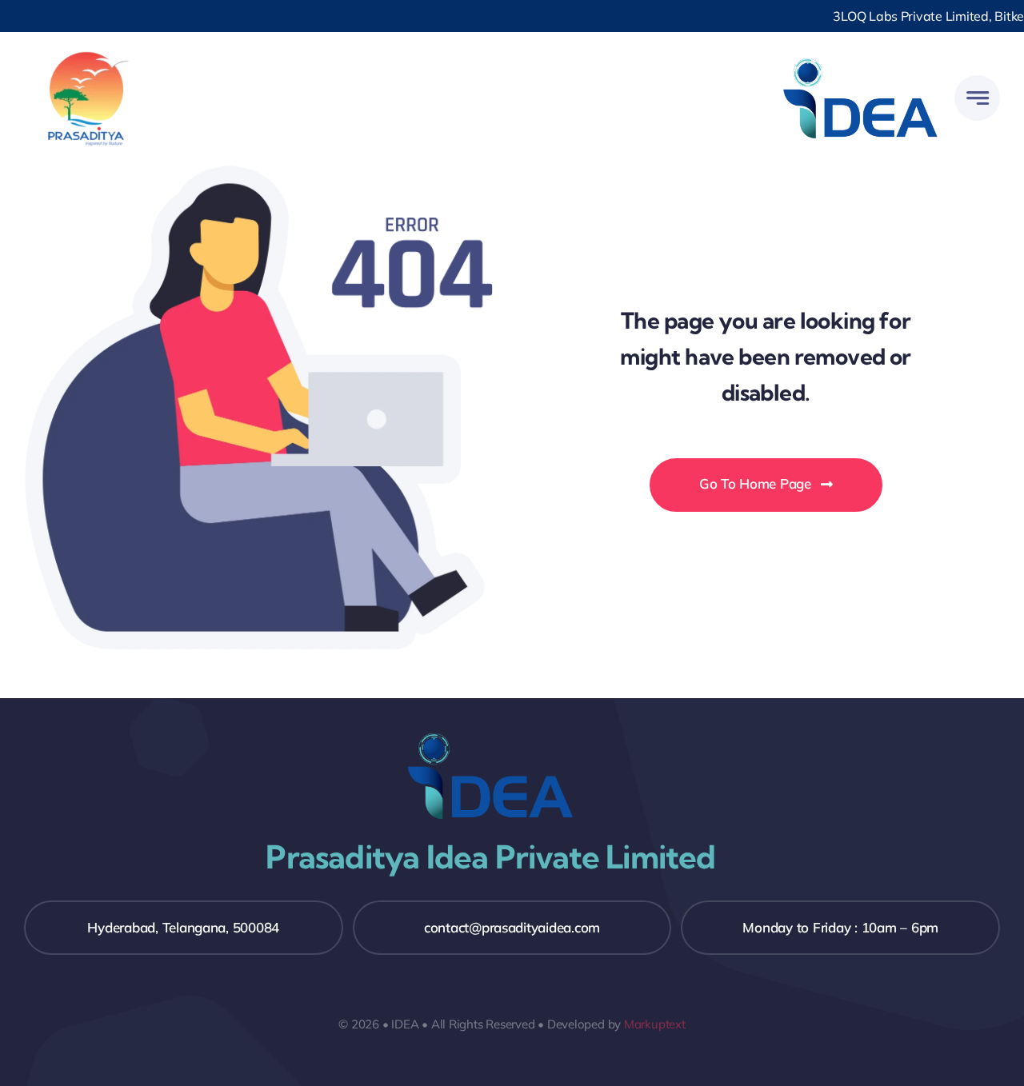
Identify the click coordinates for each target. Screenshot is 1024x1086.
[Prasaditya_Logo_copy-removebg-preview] (86, 54)
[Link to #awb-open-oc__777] (977, 98)
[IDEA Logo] (860, 54)
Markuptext (655, 1024)
